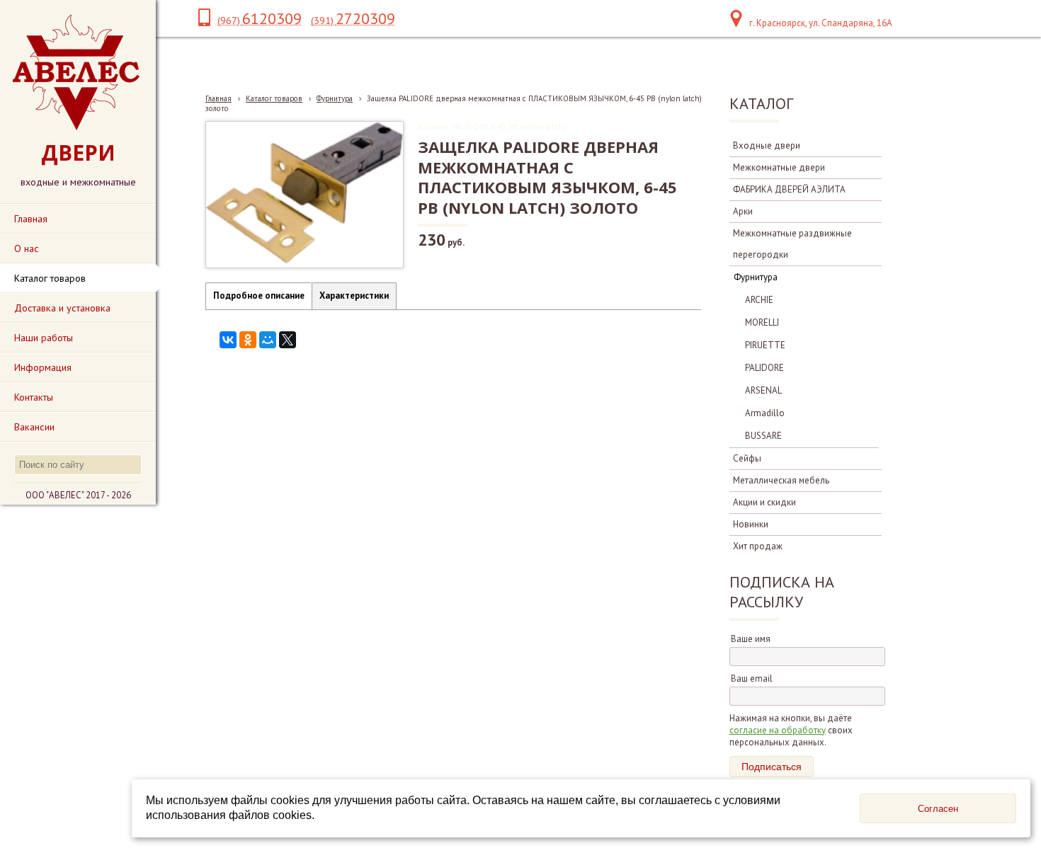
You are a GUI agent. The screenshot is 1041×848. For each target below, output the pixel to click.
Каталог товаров (274, 98)
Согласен (938, 808)
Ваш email (752, 678)
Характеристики (354, 296)
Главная (218, 98)
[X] (287, 339)
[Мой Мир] (267, 339)
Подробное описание (259, 296)
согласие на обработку (777, 730)
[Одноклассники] (247, 339)
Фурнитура (335, 98)
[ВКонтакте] (228, 339)
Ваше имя (750, 639)
